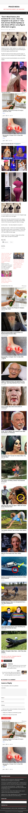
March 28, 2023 (5, 29)
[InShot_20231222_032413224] (14, 170)
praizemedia (12, 29)
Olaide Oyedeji (8, 660)
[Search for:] (14, 802)
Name (2, 697)
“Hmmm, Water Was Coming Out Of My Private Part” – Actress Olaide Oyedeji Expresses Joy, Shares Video (6, 280)
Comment (3, 687)
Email (2, 701)
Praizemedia (20, 811)
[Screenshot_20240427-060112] (14, 91)
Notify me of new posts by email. (10, 714)
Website (3, 705)
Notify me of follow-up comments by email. (12, 712)
